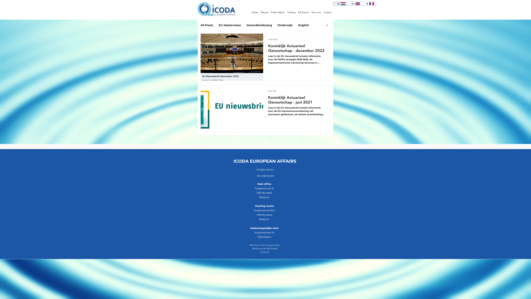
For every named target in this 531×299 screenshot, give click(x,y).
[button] (327, 25)
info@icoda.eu (265, 169)
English (303, 25)
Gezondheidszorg (259, 25)
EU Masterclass (230, 25)
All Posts (207, 25)
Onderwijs (285, 25)
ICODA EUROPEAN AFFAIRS (265, 161)
